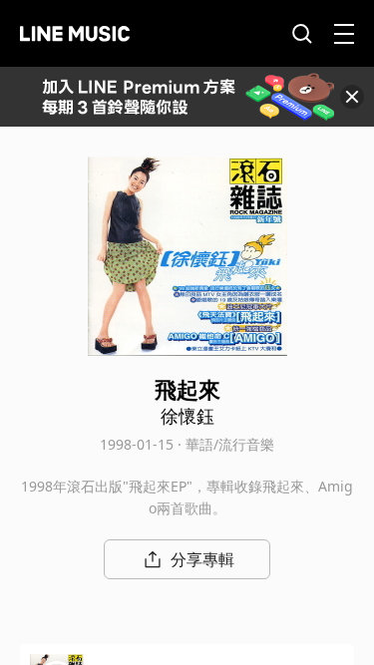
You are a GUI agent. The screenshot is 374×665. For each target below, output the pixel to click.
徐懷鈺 (187, 416)
